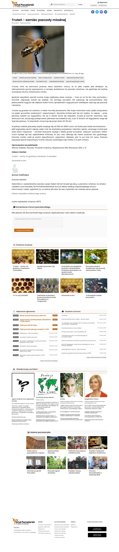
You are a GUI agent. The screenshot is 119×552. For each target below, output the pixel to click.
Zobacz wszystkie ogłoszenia (48, 361)
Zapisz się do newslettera (97, 535)
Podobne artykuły (23, 245)
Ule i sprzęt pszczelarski (61, 14)
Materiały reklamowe (44, 527)
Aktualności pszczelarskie (61, 525)
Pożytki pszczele (58, 535)
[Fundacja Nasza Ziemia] (47, 384)
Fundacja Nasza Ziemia (45, 397)
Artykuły (16, 10)
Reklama (73, 525)
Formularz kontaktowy (44, 533)
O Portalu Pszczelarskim (44, 525)
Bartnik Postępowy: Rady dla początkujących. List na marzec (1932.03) (84, 344)
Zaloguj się (93, 5)
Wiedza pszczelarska (47, 14)
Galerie (49, 10)
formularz (33, 532)
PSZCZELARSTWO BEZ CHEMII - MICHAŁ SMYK (84, 319)
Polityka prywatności (44, 531)
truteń (15, 78)
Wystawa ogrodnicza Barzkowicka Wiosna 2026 (84, 353)
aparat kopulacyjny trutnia (75, 81)
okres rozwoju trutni (45, 78)
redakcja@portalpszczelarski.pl (22, 530)
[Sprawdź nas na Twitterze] (97, 11)
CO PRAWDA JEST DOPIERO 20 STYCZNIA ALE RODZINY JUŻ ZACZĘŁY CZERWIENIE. (84, 323)
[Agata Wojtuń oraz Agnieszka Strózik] (23, 385)
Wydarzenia (41, 10)
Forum (33, 10)
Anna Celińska (20, 175)
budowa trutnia (59, 78)
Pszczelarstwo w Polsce (19, 14)
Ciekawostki (58, 10)
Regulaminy (41, 529)
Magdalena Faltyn (92, 399)
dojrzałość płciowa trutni (75, 78)
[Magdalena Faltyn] (96, 385)
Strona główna (15, 23)
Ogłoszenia (25, 10)
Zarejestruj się (102, 5)
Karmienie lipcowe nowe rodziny (84, 328)
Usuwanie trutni (19, 160)
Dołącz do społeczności (97, 529)
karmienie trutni (41, 81)
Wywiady (72, 14)
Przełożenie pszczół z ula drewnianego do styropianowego (84, 336)
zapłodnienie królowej (56, 81)
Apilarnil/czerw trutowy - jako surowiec (84, 349)
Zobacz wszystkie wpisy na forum (96, 357)
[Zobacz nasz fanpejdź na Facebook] (92, 11)
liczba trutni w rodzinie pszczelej (23, 81)
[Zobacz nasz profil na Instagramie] (101, 11)
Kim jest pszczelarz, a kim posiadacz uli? (84, 332)
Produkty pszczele (59, 537)
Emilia (62, 399)
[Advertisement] (18, 454)
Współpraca (68, 10)
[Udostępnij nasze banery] (105, 11)
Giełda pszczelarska (60, 531)
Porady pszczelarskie (33, 14)
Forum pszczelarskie (60, 529)
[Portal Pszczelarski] (30, 4)
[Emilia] (71, 385)
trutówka (84, 315)
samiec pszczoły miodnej (27, 78)
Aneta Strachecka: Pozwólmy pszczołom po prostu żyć (84, 340)
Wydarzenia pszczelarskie (61, 527)
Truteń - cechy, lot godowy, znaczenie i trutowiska (34, 156)
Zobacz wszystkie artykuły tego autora (29, 193)
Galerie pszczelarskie (40, 432)
